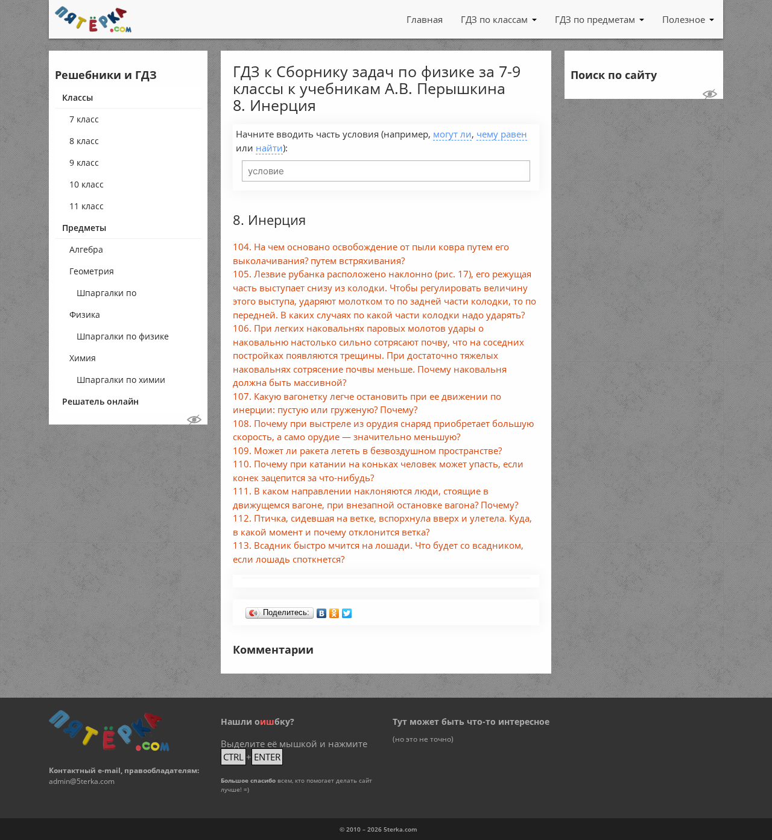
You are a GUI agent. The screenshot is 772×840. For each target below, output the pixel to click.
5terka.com (400, 829)
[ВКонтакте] (321, 610)
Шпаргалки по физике (123, 336)
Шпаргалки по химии (121, 379)
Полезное (683, 19)
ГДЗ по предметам (595, 19)
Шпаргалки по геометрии (106, 295)
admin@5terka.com (82, 781)
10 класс (86, 184)
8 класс (84, 141)
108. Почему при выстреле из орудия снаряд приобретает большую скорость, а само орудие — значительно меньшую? (383, 430)
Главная (425, 19)
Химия (82, 358)
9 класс (84, 162)
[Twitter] (347, 610)
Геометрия (91, 271)
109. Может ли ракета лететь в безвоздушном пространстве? (367, 450)
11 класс (86, 206)
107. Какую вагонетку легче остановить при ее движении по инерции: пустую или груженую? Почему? (367, 403)
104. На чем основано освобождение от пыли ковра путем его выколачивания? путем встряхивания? (371, 254)
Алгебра (86, 249)
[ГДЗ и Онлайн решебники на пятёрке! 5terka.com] (93, 19)
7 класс (84, 119)
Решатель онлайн (100, 401)
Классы (77, 97)
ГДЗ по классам (494, 19)
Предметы (84, 227)
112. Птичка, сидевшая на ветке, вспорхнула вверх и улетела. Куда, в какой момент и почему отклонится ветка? (382, 525)
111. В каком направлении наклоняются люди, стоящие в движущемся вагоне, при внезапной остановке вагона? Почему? (375, 498)
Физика (84, 314)
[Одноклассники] (334, 610)
